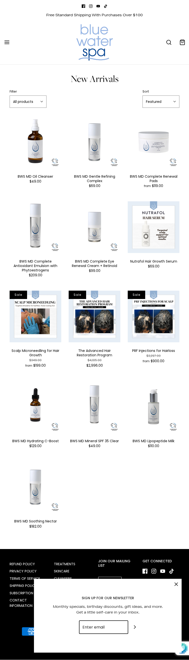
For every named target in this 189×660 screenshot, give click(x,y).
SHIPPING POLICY (23, 585)
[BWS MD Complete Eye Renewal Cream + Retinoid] (94, 227)
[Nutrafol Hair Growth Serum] (153, 227)
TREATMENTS (64, 564)
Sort (145, 91)
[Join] (135, 627)
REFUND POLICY (22, 564)
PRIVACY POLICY (23, 571)
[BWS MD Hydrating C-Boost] (35, 407)
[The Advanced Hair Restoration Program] (94, 316)
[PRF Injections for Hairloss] (153, 316)
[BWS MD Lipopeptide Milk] (153, 407)
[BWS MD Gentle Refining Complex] (94, 142)
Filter (13, 91)
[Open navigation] (7, 42)
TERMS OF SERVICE (25, 578)
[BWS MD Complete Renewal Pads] (153, 142)
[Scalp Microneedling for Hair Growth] (35, 316)
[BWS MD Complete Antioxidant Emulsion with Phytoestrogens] (35, 227)
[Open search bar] (168, 42)
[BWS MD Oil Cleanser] (35, 142)
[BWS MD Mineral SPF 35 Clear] (94, 407)
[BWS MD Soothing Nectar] (35, 487)
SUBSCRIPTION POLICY (28, 593)
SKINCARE (61, 571)
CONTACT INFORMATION (21, 603)
